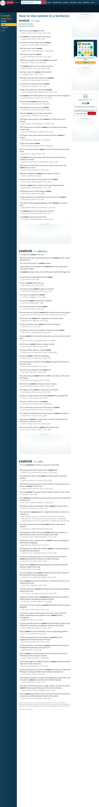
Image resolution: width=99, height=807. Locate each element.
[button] (93, 2)
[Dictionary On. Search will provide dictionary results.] (13, 2)
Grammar (65, 2)
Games (49, 2)
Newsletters (86, 2)
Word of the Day (57, 2)
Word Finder (73, 2)
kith (84, 103)
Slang (79, 2)
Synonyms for (26, 26)
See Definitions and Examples (85, 106)
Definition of (26, 24)
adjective (42, 251)
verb (40, 461)
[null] (88, 103)
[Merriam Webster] (85, 96)
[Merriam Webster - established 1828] (2, 1)
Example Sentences (6, 17)
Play (85, 62)
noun (37, 20)
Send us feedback (52, 706)
